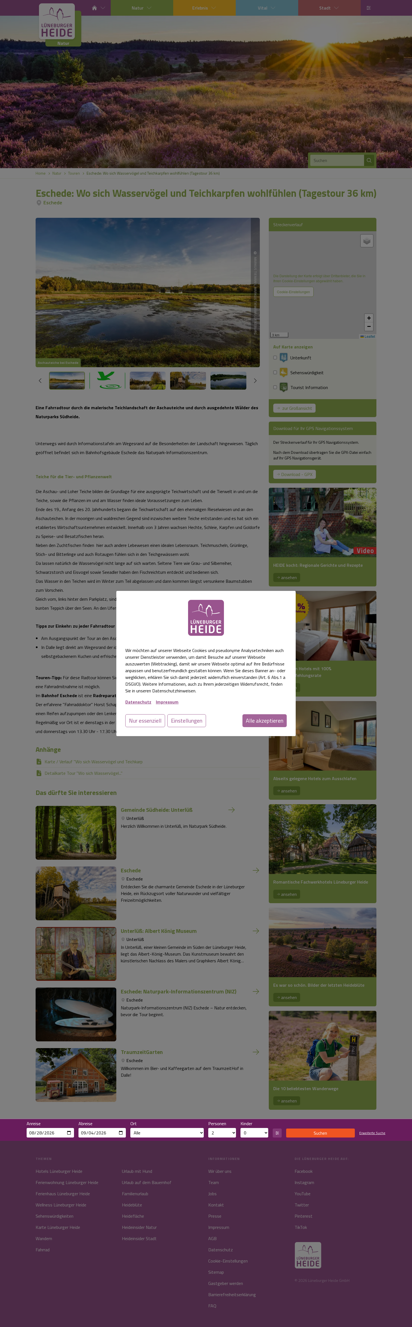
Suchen (320, 1133)
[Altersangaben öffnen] (277, 1133)
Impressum (167, 702)
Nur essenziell (145, 720)
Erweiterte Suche (372, 1133)
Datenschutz (138, 702)
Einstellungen (186, 720)
